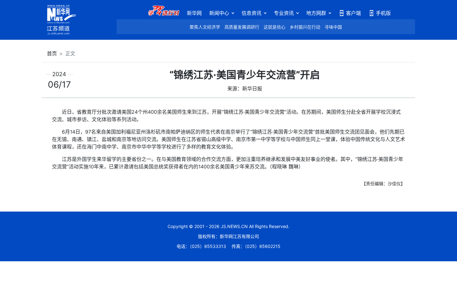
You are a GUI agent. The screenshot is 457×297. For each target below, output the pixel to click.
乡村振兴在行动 (305, 27)
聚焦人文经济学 (205, 27)
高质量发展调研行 (241, 27)
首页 (52, 53)
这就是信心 (274, 27)
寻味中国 (333, 27)
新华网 (194, 13)
